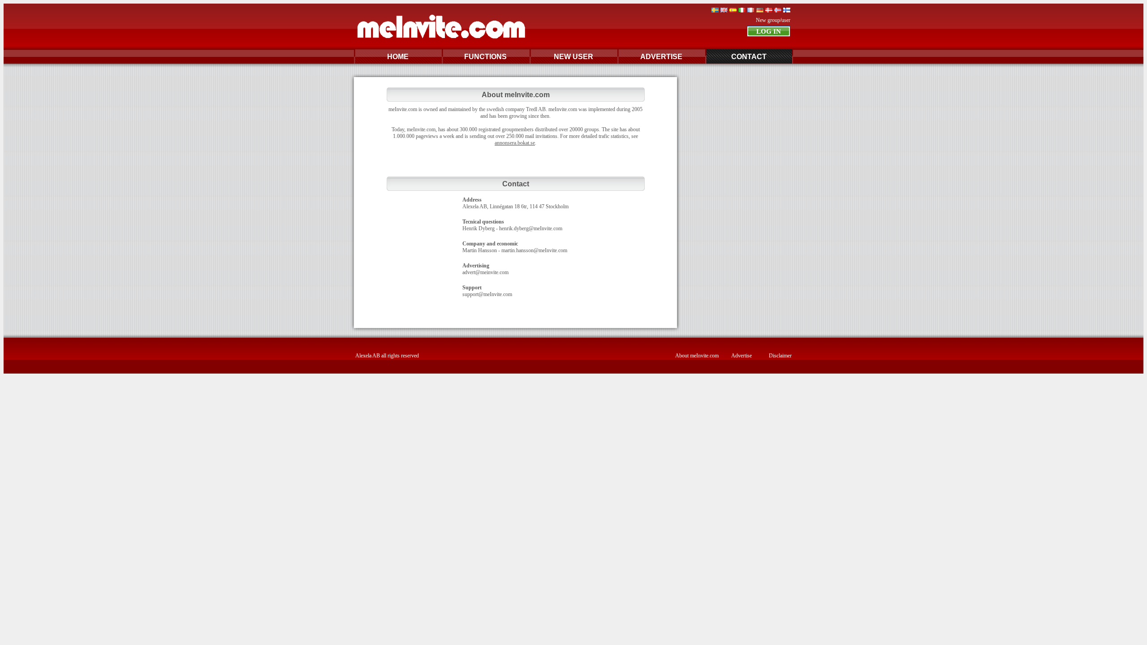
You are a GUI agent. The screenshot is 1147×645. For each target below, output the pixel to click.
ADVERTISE (661, 56)
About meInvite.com (697, 356)
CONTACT (749, 56)
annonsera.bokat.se (515, 143)
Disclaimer (780, 356)
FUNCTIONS (485, 56)
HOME (398, 56)
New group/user (773, 20)
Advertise (741, 356)
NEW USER (573, 56)
